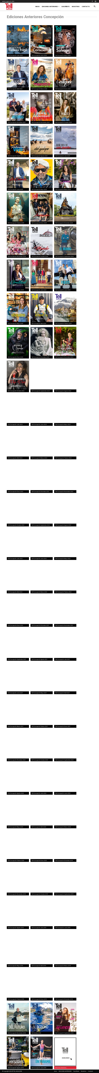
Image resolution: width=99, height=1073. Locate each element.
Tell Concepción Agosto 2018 (16, 1067)
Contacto (86, 6)
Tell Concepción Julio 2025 (62, 156)
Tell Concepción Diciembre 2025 (16, 122)
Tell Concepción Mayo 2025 (39, 189)
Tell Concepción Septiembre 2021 (17, 659)
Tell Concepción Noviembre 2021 (64, 625)
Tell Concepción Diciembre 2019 (64, 860)
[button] (94, 7)
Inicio (37, 6)
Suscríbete (65, 6)
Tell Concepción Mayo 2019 (15, 965)
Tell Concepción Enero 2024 (15, 357)
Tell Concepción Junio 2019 (62, 927)
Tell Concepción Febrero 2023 (63, 458)
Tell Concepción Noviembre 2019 (17, 894)
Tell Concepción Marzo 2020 (63, 827)
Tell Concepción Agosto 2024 (16, 290)
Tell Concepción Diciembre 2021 (40, 625)
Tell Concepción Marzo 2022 (39, 592)
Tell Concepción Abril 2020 (38, 827)
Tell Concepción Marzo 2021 (15, 726)
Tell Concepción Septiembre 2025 (17, 156)
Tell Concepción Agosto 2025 (39, 156)
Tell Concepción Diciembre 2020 (17, 760)
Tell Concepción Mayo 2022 (62, 558)
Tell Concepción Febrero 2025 (16, 223)
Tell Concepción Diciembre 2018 (64, 999)
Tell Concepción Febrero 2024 (63, 323)
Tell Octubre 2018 (36, 1033)
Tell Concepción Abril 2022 (15, 592)
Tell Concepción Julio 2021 (62, 659)
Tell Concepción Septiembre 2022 (40, 525)
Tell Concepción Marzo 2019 (63, 965)
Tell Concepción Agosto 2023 (63, 391)
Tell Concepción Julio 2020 (38, 793)
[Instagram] (95, 1)
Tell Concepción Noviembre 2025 (40, 122)
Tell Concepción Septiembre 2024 (64, 256)
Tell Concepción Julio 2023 (15, 424)
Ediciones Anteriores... (61, 1067)
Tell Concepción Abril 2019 (38, 965)
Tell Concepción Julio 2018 (38, 1067)
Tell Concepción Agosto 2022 (63, 525)
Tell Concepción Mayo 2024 (15, 323)
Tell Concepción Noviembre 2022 (64, 491)
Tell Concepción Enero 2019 (39, 999)
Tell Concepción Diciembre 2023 (40, 357)
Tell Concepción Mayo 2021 (39, 692)
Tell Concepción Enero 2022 (15, 625)
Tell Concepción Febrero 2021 (39, 726)
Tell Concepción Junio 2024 (62, 290)
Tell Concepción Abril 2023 (15, 458)
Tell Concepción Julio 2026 (15, 55)
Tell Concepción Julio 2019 (38, 927)
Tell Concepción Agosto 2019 (16, 927)
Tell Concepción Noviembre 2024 (17, 256)
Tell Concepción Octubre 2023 (16, 391)
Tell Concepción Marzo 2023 (39, 458)
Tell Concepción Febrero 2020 (16, 860)
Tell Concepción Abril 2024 (38, 323)
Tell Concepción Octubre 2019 (39, 894)
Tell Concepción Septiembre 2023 (40, 391)
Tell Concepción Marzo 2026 (39, 89)
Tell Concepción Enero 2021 (62, 726)
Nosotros (75, 6)
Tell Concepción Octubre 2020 (39, 760)
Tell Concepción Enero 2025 (39, 223)
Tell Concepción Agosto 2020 (16, 793)
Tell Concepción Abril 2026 (15, 89)
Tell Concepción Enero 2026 (62, 89)
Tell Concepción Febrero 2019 (16, 999)
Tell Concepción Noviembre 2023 (64, 357)
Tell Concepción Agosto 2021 (39, 659)
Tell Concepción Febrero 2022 (63, 592)
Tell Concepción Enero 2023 (15, 491)
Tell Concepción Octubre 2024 (39, 256)
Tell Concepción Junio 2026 (39, 55)
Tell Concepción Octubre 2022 (16, 525)
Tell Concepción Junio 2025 (15, 189)
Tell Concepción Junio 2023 (39, 424)
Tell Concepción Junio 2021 (15, 692)
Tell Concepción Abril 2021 (62, 692)
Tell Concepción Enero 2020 (39, 860)
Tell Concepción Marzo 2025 (63, 189)
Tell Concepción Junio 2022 (39, 558)
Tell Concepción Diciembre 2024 (64, 223)
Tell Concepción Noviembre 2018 (17, 1033)
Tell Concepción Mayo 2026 (62, 55)
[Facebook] (92, 1)
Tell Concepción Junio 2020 (62, 793)
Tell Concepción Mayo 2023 (62, 424)
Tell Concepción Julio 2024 (38, 290)
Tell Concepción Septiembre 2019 (64, 894)
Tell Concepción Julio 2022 (15, 558)
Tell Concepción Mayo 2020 (15, 827)
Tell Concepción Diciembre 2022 (40, 491)
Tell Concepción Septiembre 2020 (64, 760)
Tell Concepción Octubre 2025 (63, 122)
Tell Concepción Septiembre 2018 (64, 1033)
